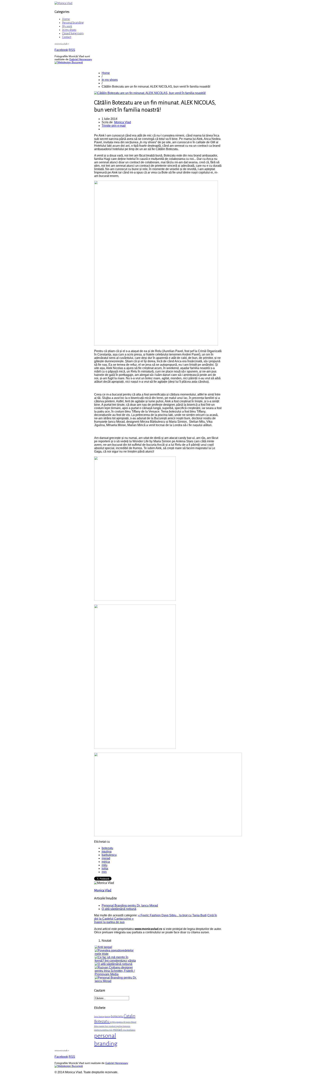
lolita (105, 868)
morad (106, 858)
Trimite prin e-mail (114, 125)
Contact (66, 37)
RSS (72, 50)
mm (104, 871)
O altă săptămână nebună (119, 908)
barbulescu (109, 855)
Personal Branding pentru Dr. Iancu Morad (130, 905)
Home (66, 19)
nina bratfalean (128, 1030)
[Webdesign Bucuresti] (69, 62)
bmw (96, 1016)
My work (67, 26)
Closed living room (73, 33)
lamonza (126, 1026)
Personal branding (73, 22)
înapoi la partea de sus (109, 922)
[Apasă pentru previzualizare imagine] (150, 93)
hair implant (110, 1026)
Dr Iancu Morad (129, 1022)
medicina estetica (101, 1030)
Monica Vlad (122, 122)
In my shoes (69, 29)
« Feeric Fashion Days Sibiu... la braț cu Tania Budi (172, 915)
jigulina (106, 851)
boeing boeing (105, 1016)
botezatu (107, 848)
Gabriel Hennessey (80, 59)
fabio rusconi (99, 1026)
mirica (106, 861)
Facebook (61, 50)
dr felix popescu (116, 1022)
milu (104, 865)
